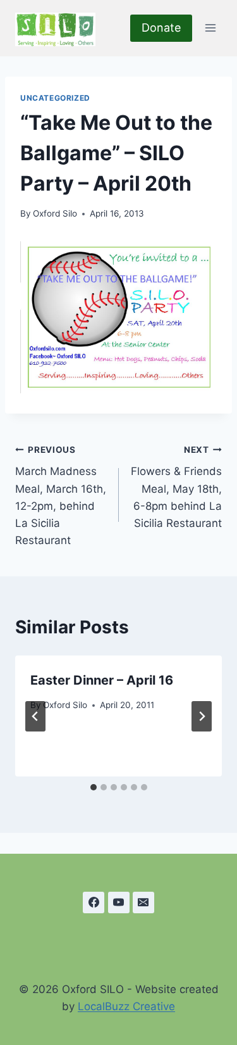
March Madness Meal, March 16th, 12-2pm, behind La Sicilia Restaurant (60, 496)
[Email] (143, 902)
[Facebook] (93, 902)
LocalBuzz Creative (126, 1006)
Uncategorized (55, 98)
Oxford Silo (55, 213)
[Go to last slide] (35, 716)
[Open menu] (210, 28)
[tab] (93, 787)
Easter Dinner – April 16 (101, 680)
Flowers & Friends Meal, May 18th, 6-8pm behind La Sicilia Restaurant (176, 487)
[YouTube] (119, 902)
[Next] (201, 716)
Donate (161, 27)
